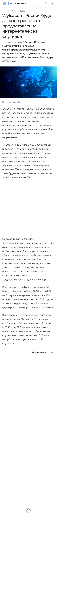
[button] (28, 82)
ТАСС (22, 10)
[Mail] (10, 3)
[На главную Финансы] (19, 3)
